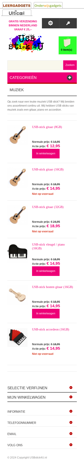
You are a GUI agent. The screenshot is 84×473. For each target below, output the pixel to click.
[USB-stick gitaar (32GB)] (17, 215)
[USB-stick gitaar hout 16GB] (17, 295)
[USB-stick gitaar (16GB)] (17, 178)
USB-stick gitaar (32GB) (48, 207)
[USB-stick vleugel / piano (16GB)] (17, 253)
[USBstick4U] (25, 43)
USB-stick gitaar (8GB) (47, 127)
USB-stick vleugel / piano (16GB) (48, 246)
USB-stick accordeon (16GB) (50, 329)
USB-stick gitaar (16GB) (48, 169)
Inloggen (68, 23)
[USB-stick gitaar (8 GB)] (17, 135)
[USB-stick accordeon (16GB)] (17, 338)
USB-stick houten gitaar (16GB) (52, 287)
